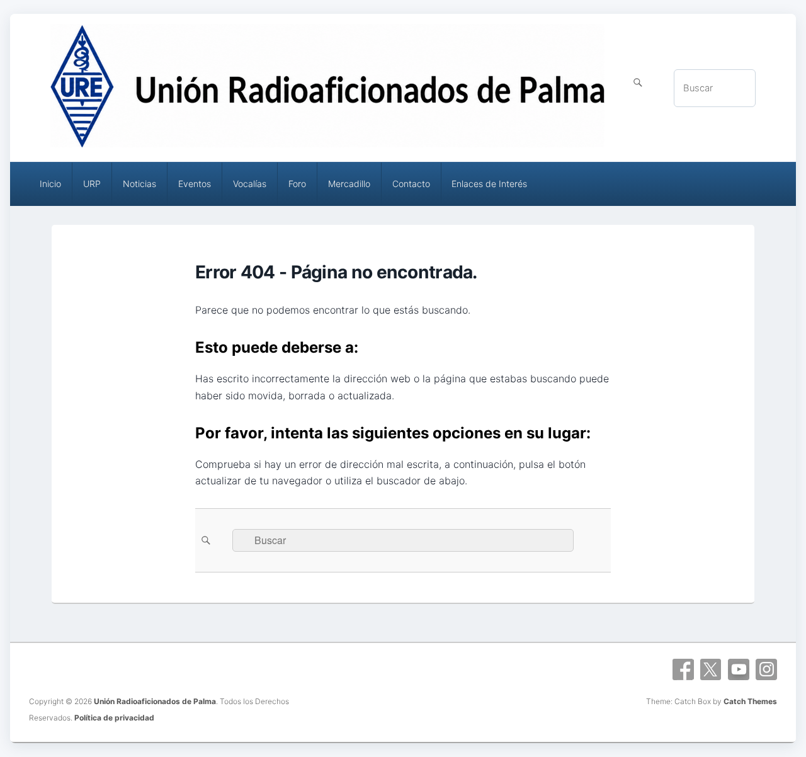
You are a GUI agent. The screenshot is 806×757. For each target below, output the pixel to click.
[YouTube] (738, 669)
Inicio (50, 183)
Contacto (411, 183)
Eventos (194, 183)
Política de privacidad (114, 717)
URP (92, 183)
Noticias (139, 183)
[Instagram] (766, 669)
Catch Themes (750, 701)
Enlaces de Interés (489, 183)
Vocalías (249, 183)
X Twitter (711, 669)
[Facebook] (683, 669)
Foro (297, 183)
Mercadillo (349, 183)
